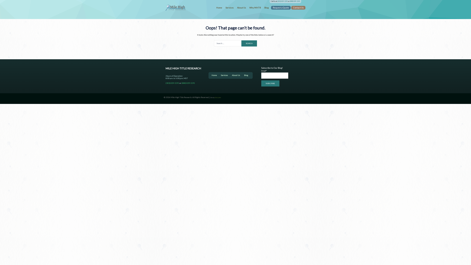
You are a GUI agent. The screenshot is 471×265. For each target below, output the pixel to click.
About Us (241, 7)
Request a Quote (281, 7)
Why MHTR (255, 7)
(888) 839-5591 (295, 1)
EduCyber (218, 97)
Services (230, 7)
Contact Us (298, 7)
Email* (264, 71)
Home (219, 7)
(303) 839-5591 (282, 1)
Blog (266, 7)
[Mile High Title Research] (175, 7)
